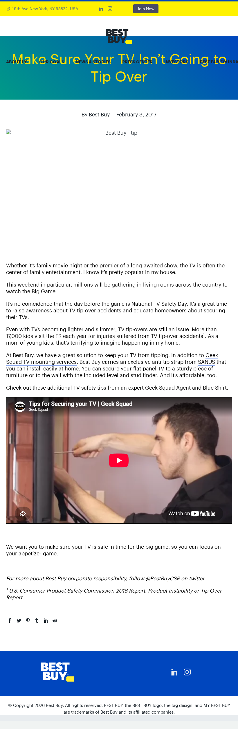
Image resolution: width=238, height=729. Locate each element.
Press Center (137, 61)
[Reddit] (55, 620)
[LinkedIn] (101, 8)
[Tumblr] (37, 620)
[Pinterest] (28, 620)
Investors (176, 61)
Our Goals (51, 61)
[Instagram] (110, 8)
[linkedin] (174, 672)
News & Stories (93, 61)
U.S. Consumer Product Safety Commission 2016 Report (77, 590)
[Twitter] (19, 620)
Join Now (145, 8)
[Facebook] (10, 620)
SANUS (206, 362)
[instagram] (187, 672)
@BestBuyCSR (162, 578)
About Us (17, 61)
